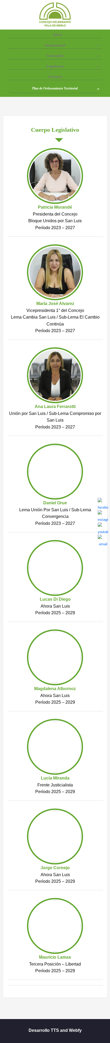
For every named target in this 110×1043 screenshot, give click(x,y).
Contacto (55, 77)
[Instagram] (103, 515)
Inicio (57, 35)
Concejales (55, 56)
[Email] (103, 540)
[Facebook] (103, 503)
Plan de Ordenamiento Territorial (55, 88)
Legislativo (55, 66)
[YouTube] (103, 527)
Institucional (55, 45)
